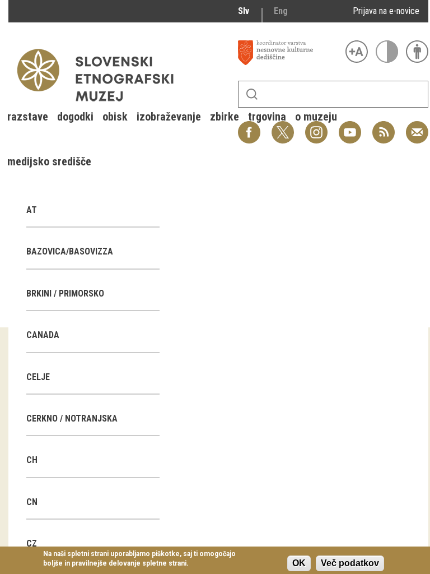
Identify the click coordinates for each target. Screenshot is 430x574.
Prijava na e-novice (386, 11)
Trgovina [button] (267, 116)
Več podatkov (350, 563)
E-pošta (417, 126)
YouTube (350, 126)
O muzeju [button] (316, 116)
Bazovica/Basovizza (69, 251)
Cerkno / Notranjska (72, 418)
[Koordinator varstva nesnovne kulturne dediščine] (289, 52)
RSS (380, 126)
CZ (31, 543)
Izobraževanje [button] (169, 116)
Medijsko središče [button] (49, 161)
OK (299, 563)
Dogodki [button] (75, 116)
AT (31, 210)
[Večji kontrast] (387, 51)
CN (32, 502)
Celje (38, 377)
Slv (243, 11)
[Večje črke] (356, 51)
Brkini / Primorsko (65, 293)
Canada (42, 335)
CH (32, 460)
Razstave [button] (27, 116)
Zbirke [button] (224, 116)
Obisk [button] (115, 116)
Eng (281, 11)
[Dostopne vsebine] (417, 51)
